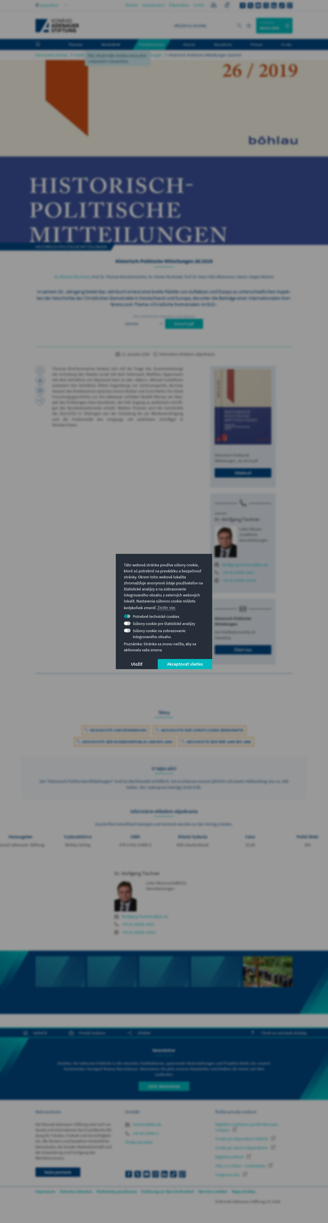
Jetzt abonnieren (163, 1086)
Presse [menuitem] (256, 44)
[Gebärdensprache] (227, 5)
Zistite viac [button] (166, 607)
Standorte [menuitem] (223, 44)
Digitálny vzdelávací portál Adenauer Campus (246, 1127)
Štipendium (179, 5)
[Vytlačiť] (40, 380)
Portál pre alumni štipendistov (242, 1147)
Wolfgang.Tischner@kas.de (245, 564)
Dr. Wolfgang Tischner (237, 519)
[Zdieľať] (40, 400)
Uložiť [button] (136, 664)
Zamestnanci (153, 5)
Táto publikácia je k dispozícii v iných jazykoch (164, 316)
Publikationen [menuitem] (151, 44)
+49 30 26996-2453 (238, 572)
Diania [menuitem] (189, 44)
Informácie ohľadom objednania (186, 354)
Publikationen (86, 55)
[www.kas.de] (57, 25)
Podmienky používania (117, 1191)
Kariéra (132, 5)
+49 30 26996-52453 (239, 580)
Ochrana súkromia (76, 1191)
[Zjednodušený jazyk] (214, 5)
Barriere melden (213, 1191)
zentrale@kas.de (146, 1124)
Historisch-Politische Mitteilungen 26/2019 (204, 55)
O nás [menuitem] (286, 44)
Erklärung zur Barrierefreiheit (167, 1191)
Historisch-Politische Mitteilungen (133, 55)
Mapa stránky (243, 1191)
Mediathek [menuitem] (110, 44)
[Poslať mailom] (40, 390)
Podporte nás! (228, 1174)
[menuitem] (42, 44)
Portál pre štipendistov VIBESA (242, 1138)
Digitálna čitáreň (230, 1156)
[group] (60, 982)
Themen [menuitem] (75, 44)
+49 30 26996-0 (145, 1133)
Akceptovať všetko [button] (185, 664)
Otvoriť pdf (184, 323)
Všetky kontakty (139, 1142)
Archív (198, 5)
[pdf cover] (243, 407)
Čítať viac (243, 649)
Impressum (45, 1191)
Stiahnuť (243, 473)
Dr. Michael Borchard (72, 276)
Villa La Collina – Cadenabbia (240, 1165)
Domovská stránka (51, 55)
